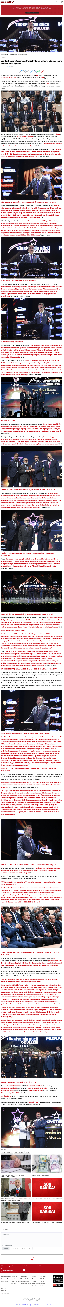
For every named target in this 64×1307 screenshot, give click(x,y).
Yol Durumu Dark (5, 1279)
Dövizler (34, 1279)
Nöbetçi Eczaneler (16, 1281)
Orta (16, 1152)
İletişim (19, 1305)
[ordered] (22, 1248)
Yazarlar (42, 1281)
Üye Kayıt (3, 1290)
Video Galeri (43, 1279)
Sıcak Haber (43, 1286)
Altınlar (34, 1276)
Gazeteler (42, 1283)
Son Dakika (14, 1283)
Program (21, 1152)
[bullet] (25, 1248)
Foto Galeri (43, 1276)
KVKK (36, 1305)
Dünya (3, 1152)
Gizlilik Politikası (26, 1305)
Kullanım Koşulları (42, 1305)
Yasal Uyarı (49, 1305)
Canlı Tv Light (4, 1281)
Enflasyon (9, 1152)
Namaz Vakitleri (25, 1279)
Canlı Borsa (24, 1276)
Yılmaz (27, 1152)
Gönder (6, 1248)
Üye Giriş (3, 1288)
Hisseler (34, 1281)
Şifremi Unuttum (5, 1293)
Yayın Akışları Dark (16, 1279)
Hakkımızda (14, 1305)
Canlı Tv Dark (14, 1276)
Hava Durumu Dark (6, 1276)
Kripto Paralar (36, 1283)
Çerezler (32, 1305)
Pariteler (34, 1286)
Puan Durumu (25, 1281)
